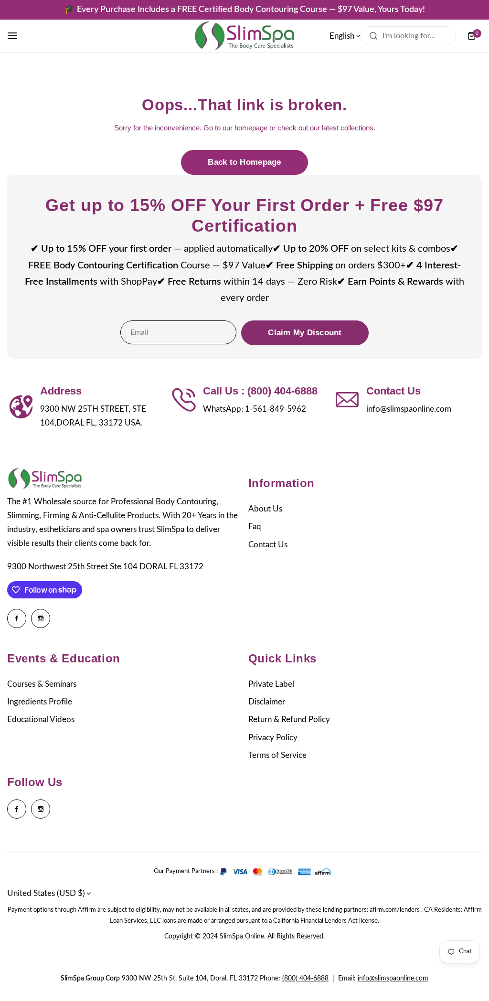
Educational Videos (40, 719)
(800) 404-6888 (305, 978)
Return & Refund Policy (289, 719)
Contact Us (267, 545)
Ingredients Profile (39, 702)
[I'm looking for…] (373, 35)
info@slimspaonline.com (393, 978)
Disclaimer (266, 702)
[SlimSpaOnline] (244, 36)
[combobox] (408, 35)
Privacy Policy (273, 738)
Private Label (271, 684)
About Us (265, 509)
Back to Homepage (244, 162)
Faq (254, 526)
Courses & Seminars (41, 684)
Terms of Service (277, 755)
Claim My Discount (304, 332)
